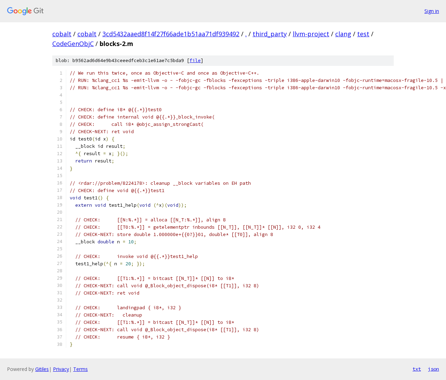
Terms (80, 369)
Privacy (61, 369)
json (433, 369)
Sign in (431, 11)
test (363, 34)
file (195, 60)
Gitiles (42, 369)
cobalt (61, 34)
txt (417, 369)
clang (343, 34)
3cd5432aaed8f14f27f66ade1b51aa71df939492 (170, 34)
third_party (270, 34)
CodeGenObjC (73, 43)
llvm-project (311, 34)
